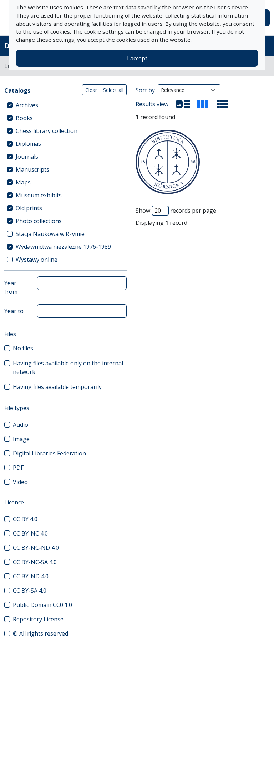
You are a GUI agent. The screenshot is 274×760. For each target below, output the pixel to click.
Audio (20, 425)
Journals (27, 157)
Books (24, 118)
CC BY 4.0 (25, 519)
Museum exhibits (39, 195)
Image (21, 439)
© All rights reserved (40, 633)
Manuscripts (32, 169)
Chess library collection (46, 131)
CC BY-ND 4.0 (31, 576)
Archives (27, 105)
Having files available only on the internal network (68, 367)
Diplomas (28, 144)
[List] (182, 104)
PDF (18, 468)
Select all (113, 90)
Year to (14, 311)
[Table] (222, 104)
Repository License (38, 619)
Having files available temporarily (57, 387)
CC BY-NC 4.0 (30, 533)
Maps (23, 182)
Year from (10, 287)
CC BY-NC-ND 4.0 (36, 548)
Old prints (29, 208)
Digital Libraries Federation (49, 453)
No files (23, 348)
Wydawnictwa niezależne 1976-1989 (63, 247)
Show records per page (176, 210)
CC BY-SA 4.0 (29, 590)
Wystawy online (36, 259)
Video (20, 482)
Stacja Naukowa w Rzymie (50, 234)
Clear (91, 90)
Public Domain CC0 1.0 (42, 605)
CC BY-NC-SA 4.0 (35, 562)
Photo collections (39, 221)
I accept (137, 58)
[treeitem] (65, 105)
